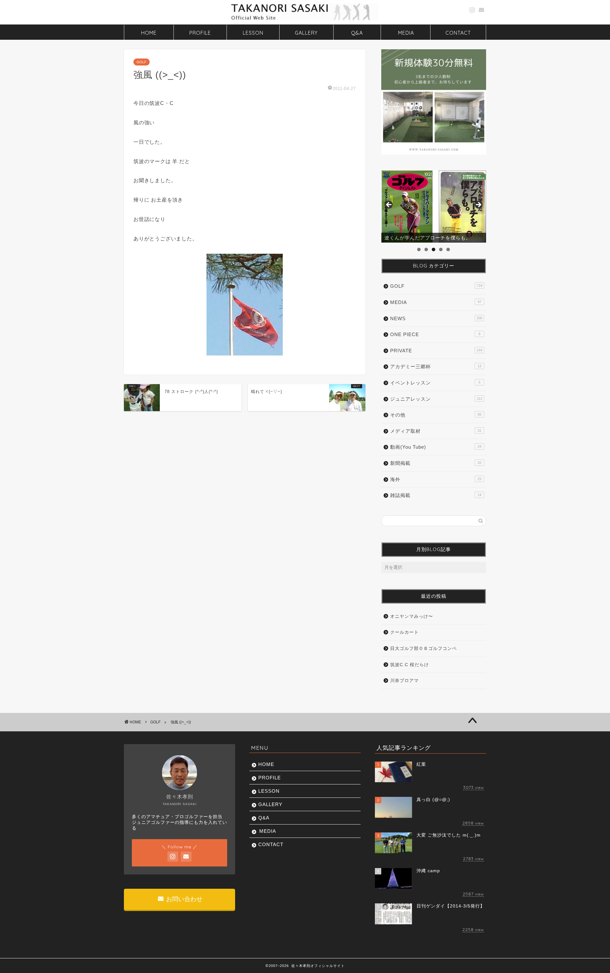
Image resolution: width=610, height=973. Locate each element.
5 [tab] (448, 249)
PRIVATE (436, 350)
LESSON (253, 33)
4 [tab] (441, 249)
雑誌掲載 (435, 495)
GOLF (141, 62)
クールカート (404, 632)
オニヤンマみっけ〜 (411, 616)
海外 (435, 479)
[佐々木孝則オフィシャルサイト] (305, 20)
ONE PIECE (435, 334)
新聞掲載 (435, 463)
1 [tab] (419, 249)
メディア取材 (435, 431)
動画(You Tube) (435, 447)
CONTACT (458, 33)
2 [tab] (426, 249)
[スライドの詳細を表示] (433, 206)
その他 (435, 414)
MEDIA (406, 33)
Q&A (357, 33)
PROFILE (200, 33)
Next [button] (478, 205)
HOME (149, 33)
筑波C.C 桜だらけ (409, 664)
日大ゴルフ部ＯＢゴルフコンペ (423, 648)
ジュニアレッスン (436, 399)
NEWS (436, 318)
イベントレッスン (435, 382)
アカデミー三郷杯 (435, 366)
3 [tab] (433, 249)
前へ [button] (389, 205)
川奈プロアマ (404, 680)
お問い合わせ (183, 899)
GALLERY (306, 33)
